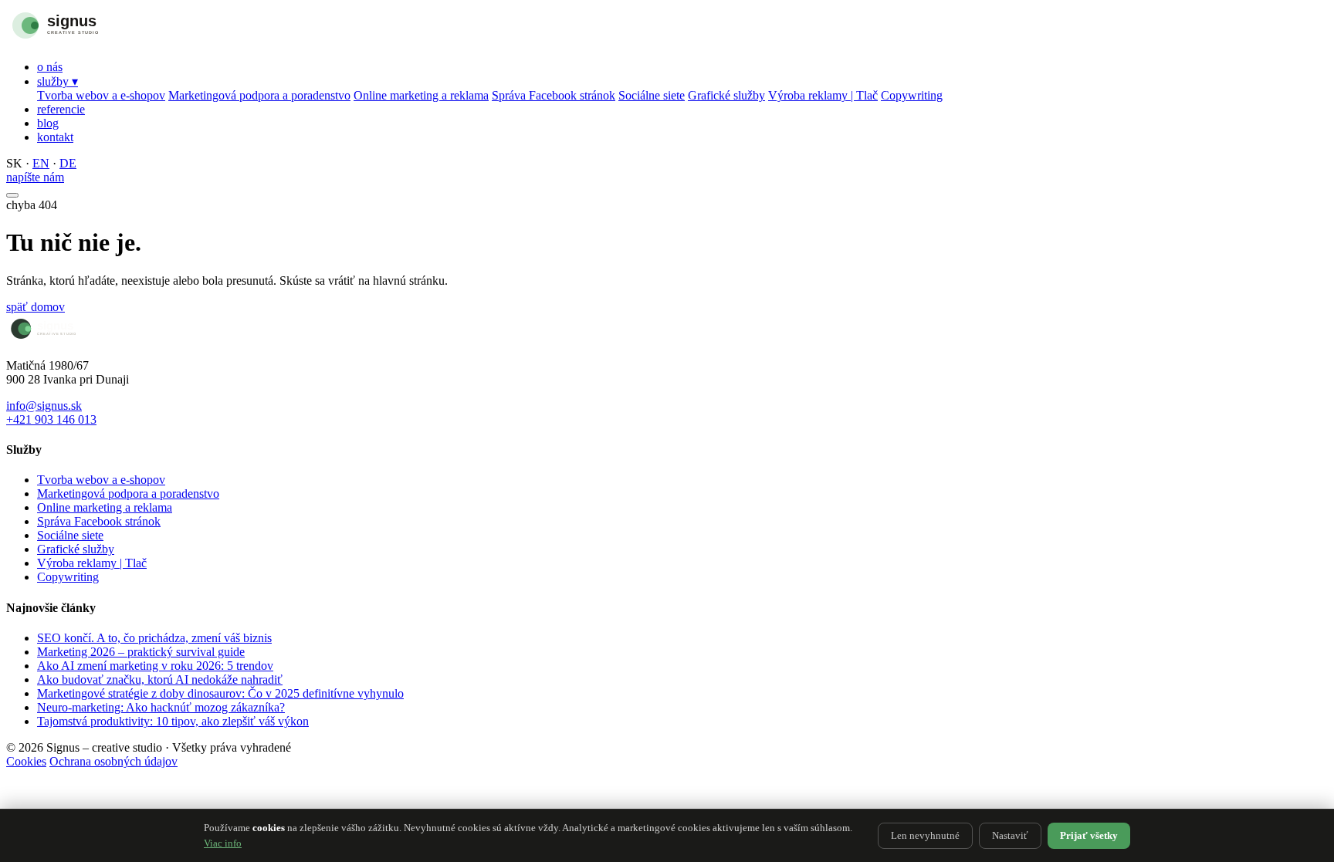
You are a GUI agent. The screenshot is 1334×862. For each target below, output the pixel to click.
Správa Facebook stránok (553, 95)
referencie (61, 109)
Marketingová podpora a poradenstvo (259, 95)
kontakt (55, 137)
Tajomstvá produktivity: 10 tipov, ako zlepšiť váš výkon (173, 721)
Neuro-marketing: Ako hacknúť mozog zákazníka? (161, 707)
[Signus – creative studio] (87, 40)
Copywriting (912, 95)
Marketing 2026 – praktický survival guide (141, 651)
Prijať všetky (1089, 835)
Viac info (223, 843)
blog (48, 123)
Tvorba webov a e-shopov (101, 95)
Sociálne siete (651, 95)
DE (67, 163)
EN (40, 163)
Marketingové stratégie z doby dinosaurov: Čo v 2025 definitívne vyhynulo (220, 693)
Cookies (26, 761)
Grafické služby (726, 95)
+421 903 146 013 (51, 419)
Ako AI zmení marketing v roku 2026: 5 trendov (155, 665)
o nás (50, 66)
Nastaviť (1010, 835)
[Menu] (12, 195)
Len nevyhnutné (925, 835)
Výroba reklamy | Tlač (823, 95)
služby (57, 81)
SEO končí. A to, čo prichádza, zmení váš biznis (154, 637)
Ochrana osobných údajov (113, 761)
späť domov (35, 306)
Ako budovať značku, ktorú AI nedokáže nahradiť (160, 679)
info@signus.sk (44, 405)
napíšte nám (35, 177)
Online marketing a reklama (421, 95)
